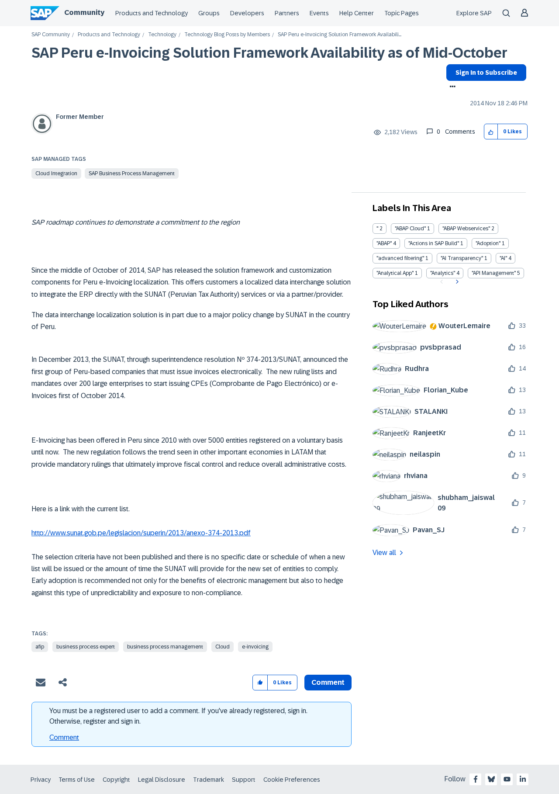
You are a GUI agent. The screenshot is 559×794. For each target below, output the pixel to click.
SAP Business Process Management (132, 173)
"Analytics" (442, 273)
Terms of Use (77, 779)
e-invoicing (255, 647)
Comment (64, 737)
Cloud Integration (56, 173)
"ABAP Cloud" (410, 228)
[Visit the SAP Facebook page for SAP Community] (475, 779)
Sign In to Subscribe (486, 72)
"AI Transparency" (462, 258)
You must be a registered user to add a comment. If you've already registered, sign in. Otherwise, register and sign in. (178, 716)
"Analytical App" (395, 273)
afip (39, 647)
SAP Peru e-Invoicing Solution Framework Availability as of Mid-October (269, 53)
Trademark (208, 779)
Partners (287, 13)
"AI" (503, 258)
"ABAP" (384, 243)
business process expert (85, 647)
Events (319, 13)
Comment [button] (328, 682)
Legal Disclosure (161, 779)
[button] (491, 131)
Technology (162, 35)
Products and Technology (151, 13)
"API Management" (494, 273)
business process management (165, 647)
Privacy (41, 779)
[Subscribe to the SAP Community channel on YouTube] (507, 779)
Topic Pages (401, 13)
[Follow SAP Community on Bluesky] (491, 779)
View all (384, 552)
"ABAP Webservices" (466, 228)
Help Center (356, 13)
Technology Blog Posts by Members (227, 35)
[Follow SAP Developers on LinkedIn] (522, 779)
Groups (209, 13)
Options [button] (450, 87)
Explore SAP (474, 13)
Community (84, 12)
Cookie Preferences (291, 779)
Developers (247, 13)
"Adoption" (488, 243)
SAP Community (50, 35)
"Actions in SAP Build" (433, 243)
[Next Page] (456, 281)
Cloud (222, 647)
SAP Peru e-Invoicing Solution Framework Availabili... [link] (339, 35)
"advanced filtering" (400, 258)
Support (243, 779)
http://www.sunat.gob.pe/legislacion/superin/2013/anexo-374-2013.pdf (141, 533)
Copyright (116, 779)
